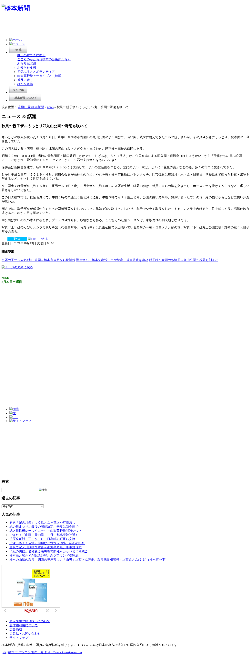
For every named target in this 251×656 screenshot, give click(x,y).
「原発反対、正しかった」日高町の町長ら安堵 (42, 539)
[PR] (4, 652)
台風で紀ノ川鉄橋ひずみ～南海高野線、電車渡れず (45, 547)
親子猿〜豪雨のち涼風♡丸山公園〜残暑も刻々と (183, 260)
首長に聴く (25, 80)
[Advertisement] (73, 26)
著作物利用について (23, 625)
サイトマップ (18, 637)
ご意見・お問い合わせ (25, 633)
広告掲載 (15, 629)
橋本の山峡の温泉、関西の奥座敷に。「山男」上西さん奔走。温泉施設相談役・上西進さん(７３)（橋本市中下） (88, 559)
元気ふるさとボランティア (36, 71)
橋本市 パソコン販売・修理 (27, 652)
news (50, 107)
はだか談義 (25, 84)
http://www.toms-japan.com (64, 652)
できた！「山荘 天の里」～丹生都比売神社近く (43, 534)
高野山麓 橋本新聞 (31, 107)
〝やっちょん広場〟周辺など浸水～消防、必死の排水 (47, 543)
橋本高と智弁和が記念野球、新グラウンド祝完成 (43, 555)
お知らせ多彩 (26, 67)
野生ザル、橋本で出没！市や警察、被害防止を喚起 (112, 260)
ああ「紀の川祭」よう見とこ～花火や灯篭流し (42, 522)
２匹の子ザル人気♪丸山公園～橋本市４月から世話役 (38, 260)
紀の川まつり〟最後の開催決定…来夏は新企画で (43, 526)
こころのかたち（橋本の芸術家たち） (44, 59)
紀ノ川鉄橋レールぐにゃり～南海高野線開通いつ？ (45, 530)
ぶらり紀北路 (26, 63)
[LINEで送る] (38, 238)
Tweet (17, 238)
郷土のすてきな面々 (31, 55)
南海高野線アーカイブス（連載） (40, 75)
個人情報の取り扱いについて (29, 621)
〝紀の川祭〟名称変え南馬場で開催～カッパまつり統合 (48, 551)
